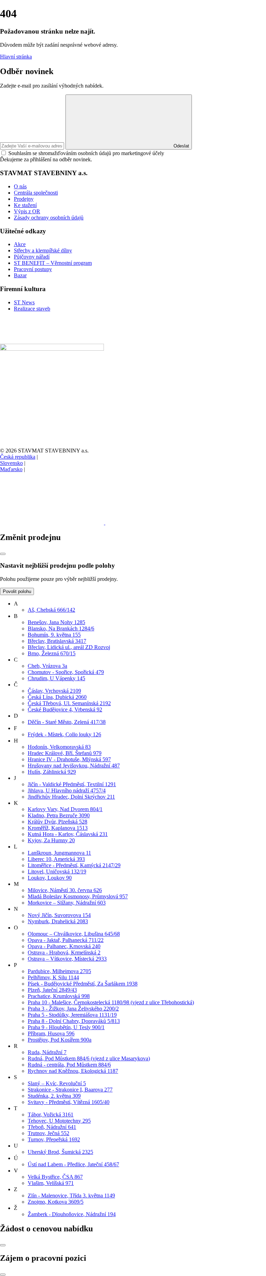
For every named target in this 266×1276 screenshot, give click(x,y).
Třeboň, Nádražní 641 (52, 1127)
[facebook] (52, 522)
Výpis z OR (27, 211)
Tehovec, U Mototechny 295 (59, 1121)
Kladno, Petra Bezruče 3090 (59, 815)
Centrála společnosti (36, 193)
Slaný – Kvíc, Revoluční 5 (57, 1083)
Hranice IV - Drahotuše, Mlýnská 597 (69, 759)
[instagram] (157, 522)
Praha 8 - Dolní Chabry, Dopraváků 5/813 (74, 1021)
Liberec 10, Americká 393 (56, 859)
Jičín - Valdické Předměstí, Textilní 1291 (72, 784)
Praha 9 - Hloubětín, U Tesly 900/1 (66, 1027)
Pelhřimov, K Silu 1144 (53, 977)
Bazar (20, 275)
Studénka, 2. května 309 (54, 1096)
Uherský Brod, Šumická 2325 (60, 1152)
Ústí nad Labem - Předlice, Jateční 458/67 (73, 1164)
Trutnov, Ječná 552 (48, 1133)
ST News (24, 302)
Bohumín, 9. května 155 (54, 635)
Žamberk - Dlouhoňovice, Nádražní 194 (72, 1214)
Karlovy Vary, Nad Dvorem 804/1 (65, 809)
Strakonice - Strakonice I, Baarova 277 (70, 1090)
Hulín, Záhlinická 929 (52, 772)
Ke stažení (25, 205)
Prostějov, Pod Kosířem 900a (59, 1040)
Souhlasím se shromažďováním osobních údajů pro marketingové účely (86, 153)
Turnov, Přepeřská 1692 (54, 1139)
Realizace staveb (32, 309)
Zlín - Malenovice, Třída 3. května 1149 (71, 1195)
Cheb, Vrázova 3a (47, 666)
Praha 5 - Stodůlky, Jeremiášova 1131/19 (72, 1015)
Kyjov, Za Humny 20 (51, 840)
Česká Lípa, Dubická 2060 (57, 697)
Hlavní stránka (16, 57)
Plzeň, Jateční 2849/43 (52, 990)
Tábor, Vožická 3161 (50, 1114)
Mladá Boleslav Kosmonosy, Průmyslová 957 (78, 896)
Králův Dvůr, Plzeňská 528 (57, 822)
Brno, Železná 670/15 (52, 653)
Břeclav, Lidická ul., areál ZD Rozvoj (69, 647)
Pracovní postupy (33, 269)
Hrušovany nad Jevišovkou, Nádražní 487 (74, 766)
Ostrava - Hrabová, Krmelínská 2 (64, 952)
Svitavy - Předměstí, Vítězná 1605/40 (68, 1102)
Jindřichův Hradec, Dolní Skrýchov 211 (71, 797)
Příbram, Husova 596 (51, 1033)
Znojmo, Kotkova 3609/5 (55, 1202)
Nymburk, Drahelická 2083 (58, 921)
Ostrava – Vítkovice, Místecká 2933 (67, 959)
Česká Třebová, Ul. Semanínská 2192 (69, 703)
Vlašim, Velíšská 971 (51, 1183)
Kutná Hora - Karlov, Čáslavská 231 (68, 834)
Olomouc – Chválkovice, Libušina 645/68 (74, 934)
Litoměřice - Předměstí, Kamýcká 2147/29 (74, 865)
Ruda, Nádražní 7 (47, 1052)
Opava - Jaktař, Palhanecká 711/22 (66, 940)
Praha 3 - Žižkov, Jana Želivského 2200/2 (73, 1009)
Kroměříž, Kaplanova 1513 (58, 828)
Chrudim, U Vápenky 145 (56, 678)
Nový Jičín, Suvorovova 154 (59, 915)
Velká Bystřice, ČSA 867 (55, 1177)
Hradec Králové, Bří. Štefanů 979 (64, 753)
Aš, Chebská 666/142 (51, 610)
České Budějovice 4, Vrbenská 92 (65, 709)
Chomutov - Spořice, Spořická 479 (66, 672)
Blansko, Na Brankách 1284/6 (61, 628)
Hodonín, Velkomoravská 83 (59, 747)
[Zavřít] (3, 554)
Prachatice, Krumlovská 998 (59, 996)
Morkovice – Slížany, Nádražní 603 (67, 903)
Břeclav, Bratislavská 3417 (57, 641)
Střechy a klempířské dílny (43, 250)
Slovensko (11, 463)
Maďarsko (11, 469)
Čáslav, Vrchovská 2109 (54, 691)
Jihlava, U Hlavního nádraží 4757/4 (67, 790)
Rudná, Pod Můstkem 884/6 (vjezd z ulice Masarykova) (89, 1058)
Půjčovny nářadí (32, 257)
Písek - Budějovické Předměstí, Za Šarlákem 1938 (83, 984)
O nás (20, 186)
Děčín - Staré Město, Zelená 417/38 (67, 722)
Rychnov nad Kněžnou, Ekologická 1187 (73, 1071)
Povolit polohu (17, 591)
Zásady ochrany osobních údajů (48, 218)
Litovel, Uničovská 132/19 (57, 871)
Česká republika (17, 457)
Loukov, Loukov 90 (50, 878)
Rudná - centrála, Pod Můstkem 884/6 (69, 1065)
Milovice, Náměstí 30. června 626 (65, 890)
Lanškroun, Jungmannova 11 (59, 853)
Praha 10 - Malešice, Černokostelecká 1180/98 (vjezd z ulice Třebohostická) (111, 1002)
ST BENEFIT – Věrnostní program (53, 263)
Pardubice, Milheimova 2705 (59, 971)
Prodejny (24, 199)
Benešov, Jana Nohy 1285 (56, 622)
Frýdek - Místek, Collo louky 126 (64, 734)
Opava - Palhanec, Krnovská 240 (64, 946)
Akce (20, 244)
